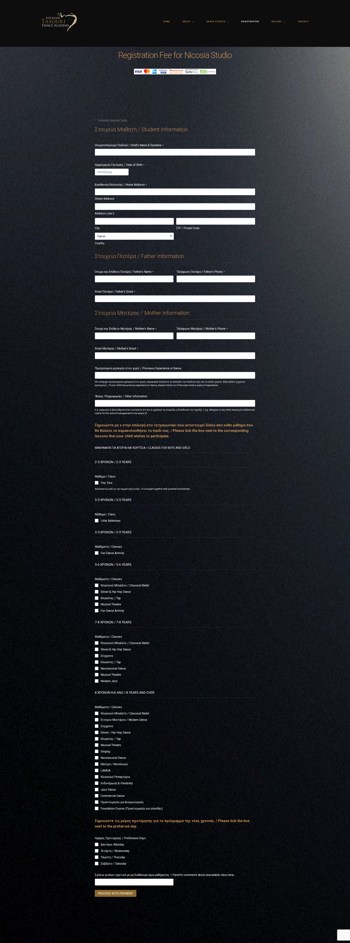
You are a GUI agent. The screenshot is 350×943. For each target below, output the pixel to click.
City (97, 228)
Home (166, 21)
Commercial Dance (113, 796)
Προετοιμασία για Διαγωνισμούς (122, 802)
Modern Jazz (109, 681)
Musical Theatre (111, 604)
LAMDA (105, 770)
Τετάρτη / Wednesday (115, 851)
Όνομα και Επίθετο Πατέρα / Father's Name (124, 271)
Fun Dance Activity (112, 553)
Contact (303, 21)
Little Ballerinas (110, 520)
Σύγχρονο (107, 656)
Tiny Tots (106, 483)
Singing (105, 751)
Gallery (276, 21)
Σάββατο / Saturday (113, 863)
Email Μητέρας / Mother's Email (116, 348)
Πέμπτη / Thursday (113, 857)
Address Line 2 (104, 213)
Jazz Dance (108, 789)
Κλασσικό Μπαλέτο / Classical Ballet (125, 585)
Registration (250, 21)
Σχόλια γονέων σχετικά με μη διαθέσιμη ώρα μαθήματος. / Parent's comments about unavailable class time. (164, 875)
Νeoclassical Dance (113, 668)
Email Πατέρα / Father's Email (115, 291)
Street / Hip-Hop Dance (116, 732)
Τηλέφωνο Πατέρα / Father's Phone (200, 271)
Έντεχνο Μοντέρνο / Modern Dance (124, 720)
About (187, 21)
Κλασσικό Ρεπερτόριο (115, 777)
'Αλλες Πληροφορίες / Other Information (121, 396)
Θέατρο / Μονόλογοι (114, 764)
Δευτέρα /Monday (112, 844)
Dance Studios (216, 21)
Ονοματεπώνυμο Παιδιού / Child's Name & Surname (129, 145)
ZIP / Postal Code (187, 228)
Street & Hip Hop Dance (116, 592)
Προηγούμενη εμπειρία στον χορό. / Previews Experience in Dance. (138, 368)
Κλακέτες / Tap (111, 598)
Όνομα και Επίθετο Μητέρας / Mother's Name (125, 328)
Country (99, 243)
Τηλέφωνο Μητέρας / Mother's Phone (202, 328)
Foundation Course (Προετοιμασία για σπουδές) (132, 808)
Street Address (104, 198)
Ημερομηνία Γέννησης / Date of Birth (119, 165)
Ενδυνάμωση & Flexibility (117, 783)
